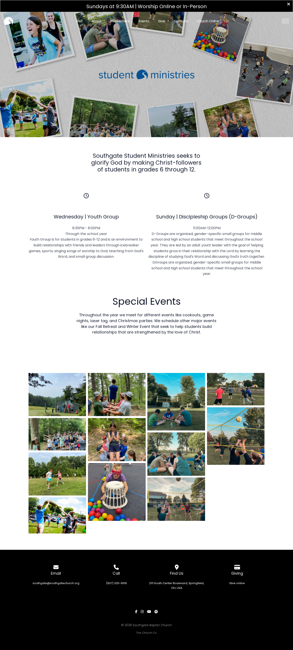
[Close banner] (288, 4)
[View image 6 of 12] (116, 439)
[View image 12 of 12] (235, 436)
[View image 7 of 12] (116, 492)
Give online (237, 583)
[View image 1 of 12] (57, 394)
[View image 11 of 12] (235, 389)
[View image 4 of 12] (57, 516)
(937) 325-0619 (116, 583)
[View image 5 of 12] (116, 394)
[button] (285, 21)
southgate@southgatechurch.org (56, 583)
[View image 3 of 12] (57, 474)
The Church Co (146, 633)
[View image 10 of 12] (176, 499)
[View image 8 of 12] (176, 401)
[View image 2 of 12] (57, 434)
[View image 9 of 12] (176, 454)
